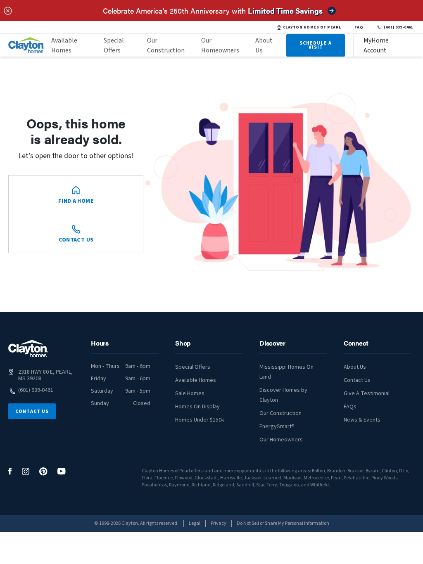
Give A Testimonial (367, 393)
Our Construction (166, 45)
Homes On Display (197, 407)
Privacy (218, 523)
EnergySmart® (277, 426)
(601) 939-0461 (398, 27)
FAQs (350, 407)
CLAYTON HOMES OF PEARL (312, 27)
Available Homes (64, 45)
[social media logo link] (10, 471)
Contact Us (32, 411)
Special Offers (114, 45)
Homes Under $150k (199, 420)
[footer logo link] (28, 349)
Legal (194, 523)
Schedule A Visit (315, 45)
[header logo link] (26, 45)
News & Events (362, 420)
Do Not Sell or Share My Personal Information (283, 523)
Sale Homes (189, 393)
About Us (264, 45)
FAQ (359, 27)
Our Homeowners (220, 45)
